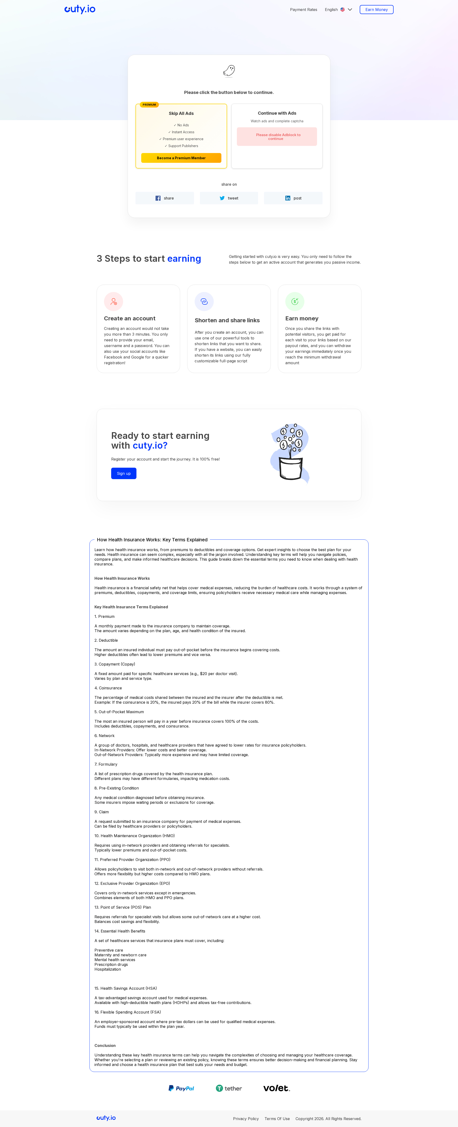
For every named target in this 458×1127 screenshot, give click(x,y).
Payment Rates (303, 9)
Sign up (124, 473)
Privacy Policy (246, 1118)
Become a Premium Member (181, 158)
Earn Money (376, 9)
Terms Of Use (277, 1118)
